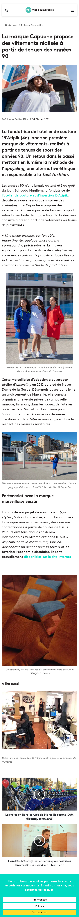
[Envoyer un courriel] (24, 119)
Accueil (13, 25)
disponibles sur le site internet (47, 556)
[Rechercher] (6, 11)
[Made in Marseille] (39, 10)
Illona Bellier (14, 119)
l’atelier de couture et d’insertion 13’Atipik (35, 195)
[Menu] (72, 11)
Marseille (37, 25)
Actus (24, 25)
